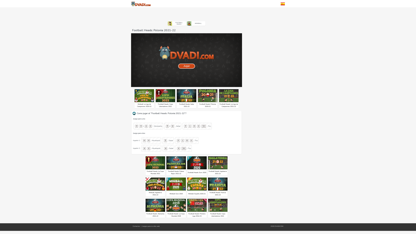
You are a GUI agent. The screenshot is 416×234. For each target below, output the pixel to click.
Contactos (136, 226)
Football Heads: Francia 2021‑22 (218, 194)
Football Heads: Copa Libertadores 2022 (165, 105)
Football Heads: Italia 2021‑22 (186, 105)
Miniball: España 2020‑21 (197, 194)
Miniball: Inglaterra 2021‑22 (155, 194)
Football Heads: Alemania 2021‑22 (155, 215)
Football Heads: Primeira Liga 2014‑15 (196, 215)
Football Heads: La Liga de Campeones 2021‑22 (229, 105)
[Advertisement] (186, 13)
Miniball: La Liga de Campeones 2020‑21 (144, 105)
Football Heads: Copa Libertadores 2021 (217, 215)
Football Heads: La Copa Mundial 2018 (176, 215)
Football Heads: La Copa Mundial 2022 (155, 172)
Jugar (186, 65)
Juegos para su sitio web (151, 226)
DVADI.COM (279, 226)
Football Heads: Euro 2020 (197, 172)
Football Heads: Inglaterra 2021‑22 (218, 172)
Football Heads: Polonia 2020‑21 (207, 105)
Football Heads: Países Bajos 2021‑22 (176, 172)
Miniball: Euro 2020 (176, 194)
